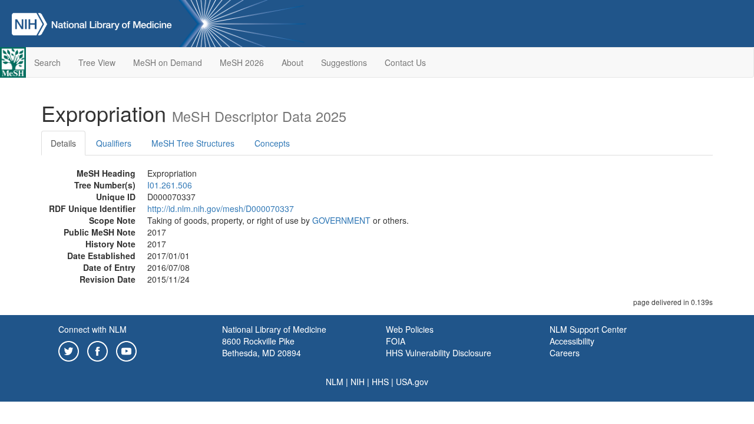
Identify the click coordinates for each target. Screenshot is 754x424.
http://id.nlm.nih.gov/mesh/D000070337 (220, 208)
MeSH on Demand (167, 62)
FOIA (395, 341)
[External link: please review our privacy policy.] (68, 350)
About (292, 62)
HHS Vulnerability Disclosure (438, 353)
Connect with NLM (92, 329)
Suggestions (344, 62)
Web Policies (410, 329)
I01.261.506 (169, 185)
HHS (380, 381)
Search (47, 62)
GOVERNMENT (341, 220)
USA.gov (412, 381)
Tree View (96, 62)
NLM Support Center (588, 329)
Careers (565, 353)
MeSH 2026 (242, 62)
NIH (357, 381)
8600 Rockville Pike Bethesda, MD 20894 (261, 347)
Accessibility (572, 341)
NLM (334, 381)
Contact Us (405, 62)
